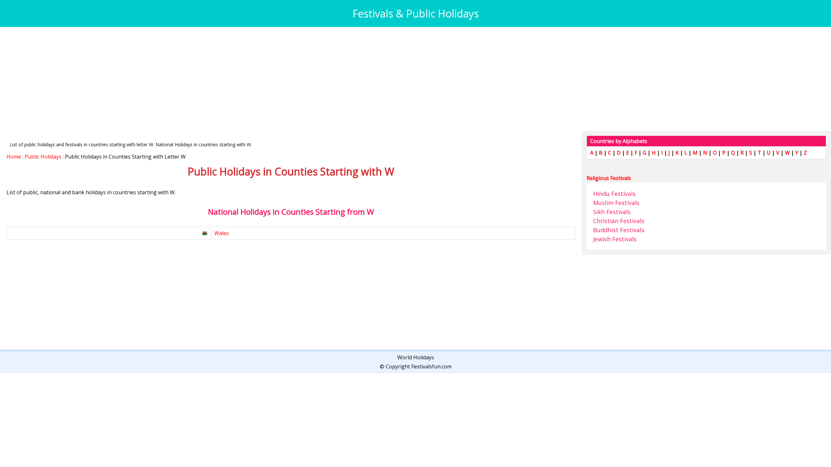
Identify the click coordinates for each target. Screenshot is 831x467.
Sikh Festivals (612, 212)
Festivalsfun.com (431, 366)
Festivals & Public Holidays (416, 13)
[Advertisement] (201, 78)
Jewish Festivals (615, 239)
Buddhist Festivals (618, 230)
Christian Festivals (618, 221)
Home (13, 156)
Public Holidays (43, 156)
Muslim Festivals (616, 203)
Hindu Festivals (614, 194)
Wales (221, 233)
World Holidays (415, 357)
